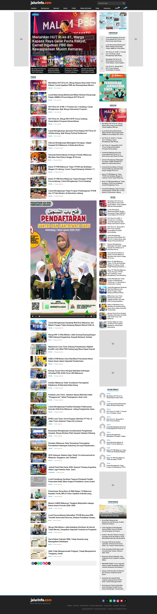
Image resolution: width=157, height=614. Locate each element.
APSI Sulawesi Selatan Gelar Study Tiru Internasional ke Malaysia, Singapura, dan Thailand (71, 456)
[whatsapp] (38, 563)
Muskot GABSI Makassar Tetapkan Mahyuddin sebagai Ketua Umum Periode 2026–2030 (71, 504)
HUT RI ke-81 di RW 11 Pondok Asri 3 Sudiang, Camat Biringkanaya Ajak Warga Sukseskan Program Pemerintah (71, 72)
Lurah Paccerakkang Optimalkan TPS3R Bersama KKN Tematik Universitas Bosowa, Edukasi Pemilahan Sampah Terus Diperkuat (72, 517)
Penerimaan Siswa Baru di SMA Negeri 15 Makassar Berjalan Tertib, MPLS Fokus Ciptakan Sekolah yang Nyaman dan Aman (70, 493)
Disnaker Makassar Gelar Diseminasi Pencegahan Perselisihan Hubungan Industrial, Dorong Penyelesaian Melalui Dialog (71, 445)
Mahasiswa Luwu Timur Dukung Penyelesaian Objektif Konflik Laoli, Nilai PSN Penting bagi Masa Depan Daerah (71, 348)
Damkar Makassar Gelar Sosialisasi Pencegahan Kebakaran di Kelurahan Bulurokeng (68, 384)
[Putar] (33, 316)
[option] (63, 34)
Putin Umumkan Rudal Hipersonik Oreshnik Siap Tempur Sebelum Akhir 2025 (112, 551)
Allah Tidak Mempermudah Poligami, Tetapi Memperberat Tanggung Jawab (72, 552)
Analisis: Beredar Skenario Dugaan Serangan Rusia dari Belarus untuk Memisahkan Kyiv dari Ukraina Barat (113, 536)
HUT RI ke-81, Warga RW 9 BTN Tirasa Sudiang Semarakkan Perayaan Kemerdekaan (88, 71)
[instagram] (43, 563)
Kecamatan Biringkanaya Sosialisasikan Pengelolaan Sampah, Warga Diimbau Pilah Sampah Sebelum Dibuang (71, 432)
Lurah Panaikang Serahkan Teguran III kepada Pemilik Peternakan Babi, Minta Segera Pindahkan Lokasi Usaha (71, 480)
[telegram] (41, 563)
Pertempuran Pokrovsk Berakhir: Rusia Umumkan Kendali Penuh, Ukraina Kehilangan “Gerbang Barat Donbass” (113, 588)
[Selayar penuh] (94, 316)
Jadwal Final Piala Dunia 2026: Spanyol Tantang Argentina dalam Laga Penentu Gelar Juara (72, 468)
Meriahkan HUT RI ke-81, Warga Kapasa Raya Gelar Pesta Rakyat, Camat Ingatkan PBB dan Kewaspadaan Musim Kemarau (39, 73)
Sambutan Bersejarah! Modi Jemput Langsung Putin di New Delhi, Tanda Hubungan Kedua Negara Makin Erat (112, 580)
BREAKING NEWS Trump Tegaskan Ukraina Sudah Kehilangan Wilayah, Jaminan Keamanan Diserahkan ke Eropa (113, 566)
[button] (63, 259)
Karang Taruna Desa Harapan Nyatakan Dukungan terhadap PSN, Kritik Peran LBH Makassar (68, 372)
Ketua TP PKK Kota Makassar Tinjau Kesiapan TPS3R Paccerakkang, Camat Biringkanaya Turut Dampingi (70, 180)
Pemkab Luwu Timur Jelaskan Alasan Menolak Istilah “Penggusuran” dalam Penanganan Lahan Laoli (70, 396)
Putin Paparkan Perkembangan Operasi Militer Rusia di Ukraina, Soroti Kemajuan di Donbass (112, 529)
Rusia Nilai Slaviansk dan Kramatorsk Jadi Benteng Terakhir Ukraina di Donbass (113, 522)
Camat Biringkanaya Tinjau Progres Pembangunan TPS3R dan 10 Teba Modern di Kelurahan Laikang (72, 192)
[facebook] (33, 563)
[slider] (62, 316)
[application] (63, 259)
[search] (124, 3)
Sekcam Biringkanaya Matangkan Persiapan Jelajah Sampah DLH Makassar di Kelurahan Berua (69, 144)
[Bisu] (91, 316)
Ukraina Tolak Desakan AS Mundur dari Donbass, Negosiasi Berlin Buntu (113, 572)
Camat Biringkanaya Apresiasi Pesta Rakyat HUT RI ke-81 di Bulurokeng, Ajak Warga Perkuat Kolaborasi (72, 132)
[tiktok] (49, 563)
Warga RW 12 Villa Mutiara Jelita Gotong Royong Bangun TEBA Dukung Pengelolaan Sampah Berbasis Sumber (72, 336)
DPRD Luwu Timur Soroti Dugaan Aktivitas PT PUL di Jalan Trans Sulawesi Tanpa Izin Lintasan (70, 420)
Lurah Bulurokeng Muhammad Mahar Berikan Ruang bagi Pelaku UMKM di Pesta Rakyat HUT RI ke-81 (62, 45)
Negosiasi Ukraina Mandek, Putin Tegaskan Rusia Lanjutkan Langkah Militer (113, 558)
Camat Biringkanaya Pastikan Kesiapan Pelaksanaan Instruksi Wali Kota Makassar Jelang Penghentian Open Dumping (71, 409)
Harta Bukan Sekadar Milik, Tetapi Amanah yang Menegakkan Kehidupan (68, 540)
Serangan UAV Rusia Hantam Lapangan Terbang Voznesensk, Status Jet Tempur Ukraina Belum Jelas (113, 544)
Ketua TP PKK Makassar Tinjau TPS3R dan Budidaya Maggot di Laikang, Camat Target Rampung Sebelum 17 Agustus (71, 169)
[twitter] (35, 563)
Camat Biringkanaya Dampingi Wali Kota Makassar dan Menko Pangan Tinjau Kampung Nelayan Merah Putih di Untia (71, 325)
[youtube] (46, 563)
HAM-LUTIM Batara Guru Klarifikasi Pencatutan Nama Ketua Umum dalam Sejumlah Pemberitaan (70, 360)
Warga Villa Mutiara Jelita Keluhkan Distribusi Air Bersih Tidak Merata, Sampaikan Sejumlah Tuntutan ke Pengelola (72, 528)
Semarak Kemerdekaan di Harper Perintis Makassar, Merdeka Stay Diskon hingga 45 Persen (70, 156)
